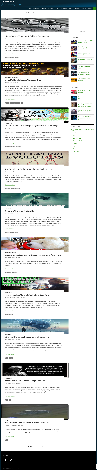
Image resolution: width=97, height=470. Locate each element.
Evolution (8, 188)
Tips (10, 399)
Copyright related (77, 138)
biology (7, 102)
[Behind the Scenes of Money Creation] (74, 92)
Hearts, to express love (78, 132)
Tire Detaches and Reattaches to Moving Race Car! (27, 422)
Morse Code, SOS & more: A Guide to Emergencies (27, 36)
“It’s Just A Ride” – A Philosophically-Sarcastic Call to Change (31, 125)
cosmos (7, 232)
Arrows (75, 148)
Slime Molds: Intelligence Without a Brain (23, 80)
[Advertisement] (82, 21)
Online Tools (77, 8)
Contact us (5, 468)
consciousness (8, 146)
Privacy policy (10, 468)
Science (57, 8)
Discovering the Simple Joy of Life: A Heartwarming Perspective (33, 255)
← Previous (29, 446)
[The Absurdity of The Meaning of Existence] (74, 73)
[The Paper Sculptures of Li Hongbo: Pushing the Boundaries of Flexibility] (74, 104)
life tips (11, 358)
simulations (17, 188)
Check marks (76, 151)
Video (7, 297)
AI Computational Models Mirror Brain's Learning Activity (85, 60)
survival (17, 57)
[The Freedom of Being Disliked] (74, 80)
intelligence (17, 102)
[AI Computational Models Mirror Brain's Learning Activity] (74, 60)
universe (16, 232)
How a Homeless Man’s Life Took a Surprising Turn (27, 295)
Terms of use (16, 468)
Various (70, 8)
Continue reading (10, 53)
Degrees (75, 143)
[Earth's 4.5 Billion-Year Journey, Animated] (74, 54)
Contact (90, 8)
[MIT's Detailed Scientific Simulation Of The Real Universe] (74, 117)
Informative (36, 8)
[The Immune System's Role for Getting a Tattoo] (74, 42)
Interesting (43, 8)
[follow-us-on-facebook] (5, 460)
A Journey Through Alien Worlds (19, 211)
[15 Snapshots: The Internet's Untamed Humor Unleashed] (74, 111)
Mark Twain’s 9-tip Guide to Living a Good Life (25, 380)
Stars (74, 135)
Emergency (8, 57)
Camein (16, 38)
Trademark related (77, 140)
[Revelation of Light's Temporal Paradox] (74, 48)
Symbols (84, 8)
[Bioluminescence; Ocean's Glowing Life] (74, 98)
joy (6, 272)
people (11, 314)
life (13, 57)
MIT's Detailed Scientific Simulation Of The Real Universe (84, 118)
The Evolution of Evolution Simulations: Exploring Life (28, 169)
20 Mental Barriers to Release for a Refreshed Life (27, 337)
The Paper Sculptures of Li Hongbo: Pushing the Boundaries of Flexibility (85, 104)
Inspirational (51, 8)
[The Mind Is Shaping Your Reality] (74, 67)
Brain (12, 102)
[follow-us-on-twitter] (10, 460)
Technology (64, 8)
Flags (74, 146)
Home (30, 8)
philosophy (19, 146)
